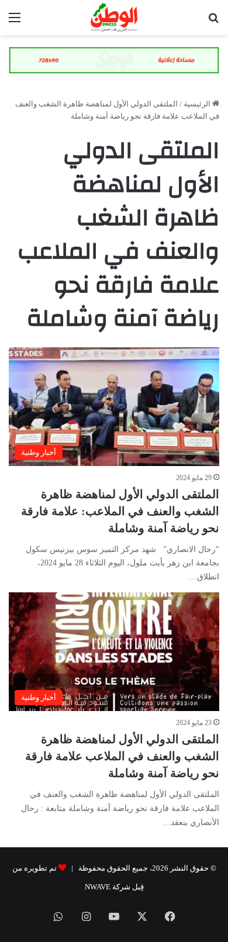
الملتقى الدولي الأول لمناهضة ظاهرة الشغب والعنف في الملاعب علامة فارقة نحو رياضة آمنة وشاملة (122, 756)
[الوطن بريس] (114, 17)
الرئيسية (198, 103)
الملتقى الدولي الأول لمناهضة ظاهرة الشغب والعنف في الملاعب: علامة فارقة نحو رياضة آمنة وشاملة (120, 511)
